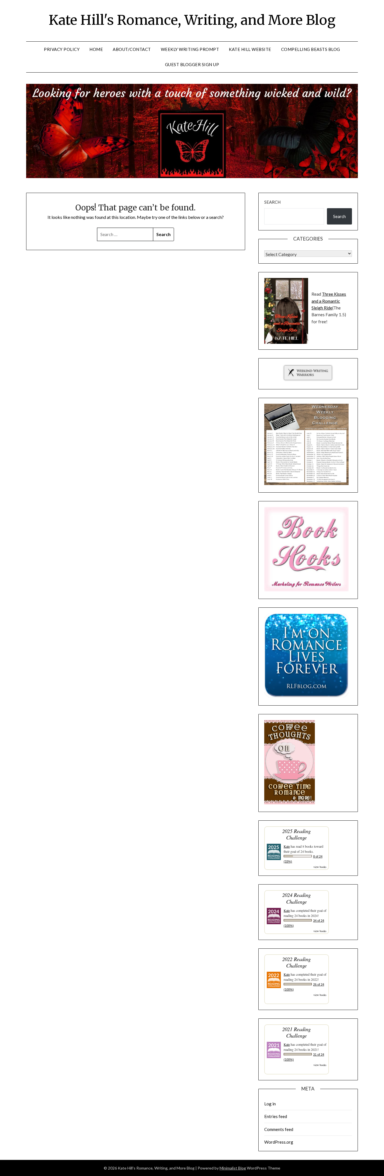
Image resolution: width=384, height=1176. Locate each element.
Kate (287, 846)
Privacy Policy (62, 49)
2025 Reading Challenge (296, 834)
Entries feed (275, 1116)
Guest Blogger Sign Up (192, 64)
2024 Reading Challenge (296, 898)
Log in (270, 1103)
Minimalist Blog (233, 1168)
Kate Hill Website (250, 49)
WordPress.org (278, 1141)
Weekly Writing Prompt (190, 49)
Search (272, 202)
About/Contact (132, 49)
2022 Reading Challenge (296, 962)
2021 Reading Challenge (296, 1032)
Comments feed (278, 1129)
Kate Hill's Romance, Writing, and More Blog (192, 20)
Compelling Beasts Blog (310, 49)
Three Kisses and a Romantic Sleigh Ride (328, 300)
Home (96, 49)
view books (319, 867)
